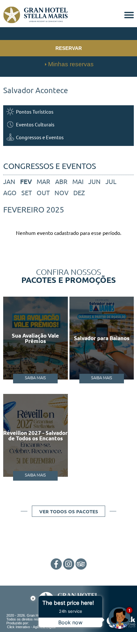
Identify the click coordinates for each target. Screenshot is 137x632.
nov (61, 192)
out (43, 192)
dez (79, 192)
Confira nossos (68, 275)
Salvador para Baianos (101, 338)
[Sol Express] (35, 21)
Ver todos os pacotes (68, 511)
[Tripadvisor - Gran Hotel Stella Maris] (81, 564)
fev (26, 181)
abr (61, 181)
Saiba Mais (35, 377)
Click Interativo (31, 627)
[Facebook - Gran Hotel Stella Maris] (56, 564)
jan (9, 181)
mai (77, 181)
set (26, 192)
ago (10, 192)
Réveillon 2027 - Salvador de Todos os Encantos (35, 435)
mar (43, 181)
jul (110, 181)
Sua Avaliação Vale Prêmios (35, 338)
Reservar (68, 48)
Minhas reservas (71, 64)
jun (94, 181)
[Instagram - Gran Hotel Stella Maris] (68, 564)
